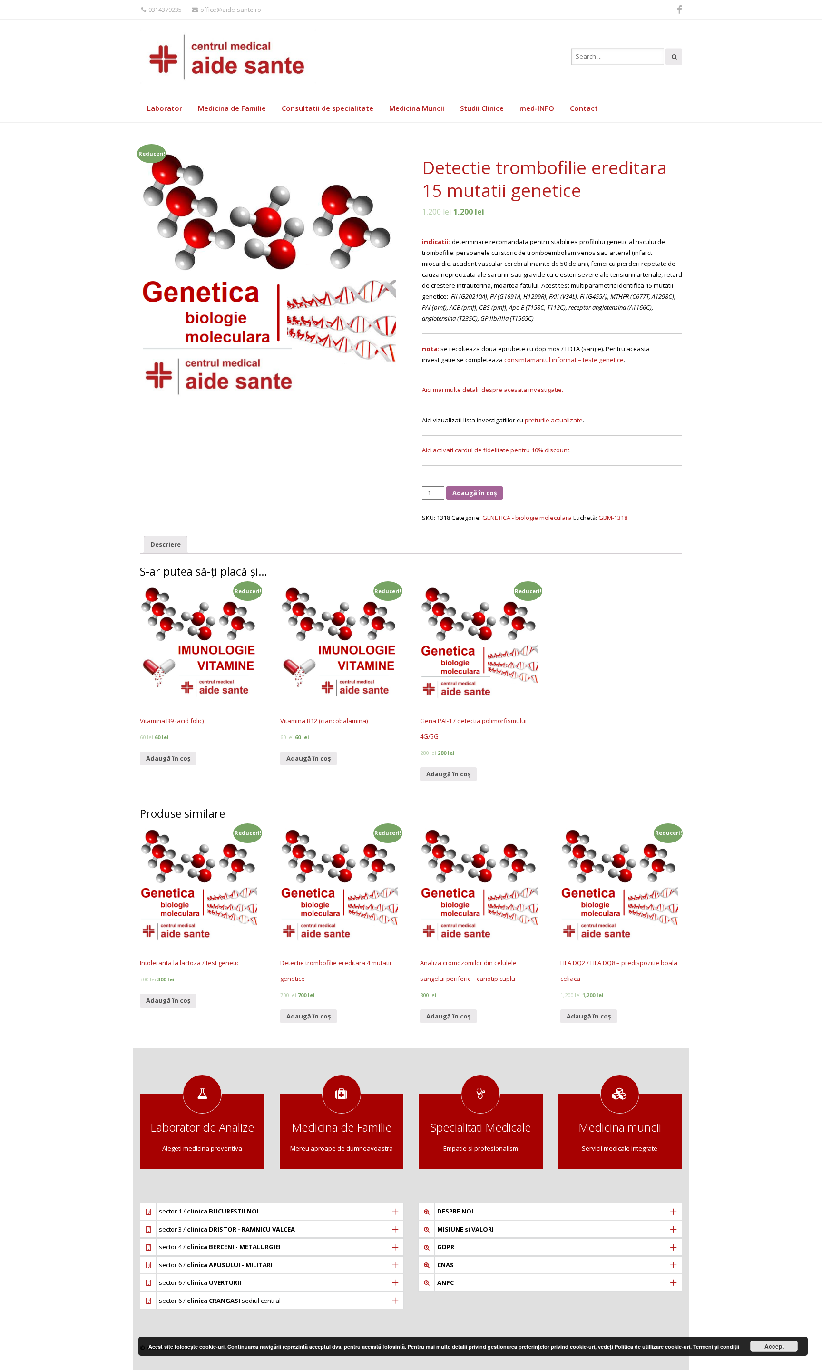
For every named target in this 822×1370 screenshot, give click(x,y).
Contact (584, 108)
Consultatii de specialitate (327, 108)
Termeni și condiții (716, 1346)
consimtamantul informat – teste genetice (564, 359)
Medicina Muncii (416, 108)
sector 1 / (209, 1211)
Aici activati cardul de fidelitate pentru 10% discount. (496, 450)
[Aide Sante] (230, 56)
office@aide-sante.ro (230, 9)
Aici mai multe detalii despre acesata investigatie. (492, 389)
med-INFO (536, 108)
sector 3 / (227, 1229)
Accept (774, 1346)
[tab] (165, 545)
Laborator (164, 108)
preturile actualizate (554, 420)
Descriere (165, 544)
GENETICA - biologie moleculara (527, 517)
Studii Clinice (482, 108)
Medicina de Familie (232, 108)
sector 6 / (216, 1265)
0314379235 (165, 9)
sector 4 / (220, 1247)
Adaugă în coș (474, 493)
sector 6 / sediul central (220, 1300)
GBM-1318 (612, 517)
